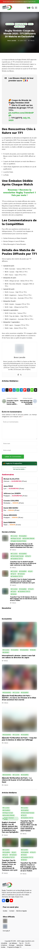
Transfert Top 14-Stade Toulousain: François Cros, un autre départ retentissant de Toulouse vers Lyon (22, 581)
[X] (7, 900)
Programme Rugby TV (14, 947)
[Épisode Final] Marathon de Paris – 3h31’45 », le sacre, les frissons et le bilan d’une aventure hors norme (19, 698)
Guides (5, 911)
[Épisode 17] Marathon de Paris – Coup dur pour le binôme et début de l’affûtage (19, 739)
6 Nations (4, 945)
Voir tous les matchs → (19, 469)
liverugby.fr (6, 931)
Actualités (4, 943)
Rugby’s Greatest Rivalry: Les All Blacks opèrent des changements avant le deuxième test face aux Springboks (21, 545)
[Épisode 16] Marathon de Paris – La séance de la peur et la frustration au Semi (17, 780)
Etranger (11, 945)
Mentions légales (21, 911)
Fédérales (28, 945)
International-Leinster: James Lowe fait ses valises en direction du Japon (18, 657)
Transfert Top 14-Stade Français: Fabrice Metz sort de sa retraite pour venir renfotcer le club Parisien (23, 563)
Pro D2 (27, 943)
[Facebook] (18, 375)
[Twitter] (21, 375)
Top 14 (21, 943)
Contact (11, 911)
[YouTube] (11, 900)
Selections (19, 945)
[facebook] (3, 900)
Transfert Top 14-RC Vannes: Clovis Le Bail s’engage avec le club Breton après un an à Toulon (23, 598)
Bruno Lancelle (11, 40)
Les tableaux (13, 943)
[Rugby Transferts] (7, 8)
